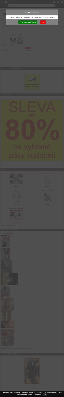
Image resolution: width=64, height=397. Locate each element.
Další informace (37, 394)
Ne (43, 22)
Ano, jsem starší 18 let (28, 22)
